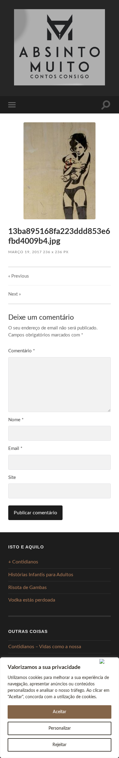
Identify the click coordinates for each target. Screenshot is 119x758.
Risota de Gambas (27, 587)
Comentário (21, 351)
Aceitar (59, 712)
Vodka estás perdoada (31, 600)
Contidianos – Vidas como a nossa (44, 646)
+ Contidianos (23, 561)
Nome (15, 420)
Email (15, 448)
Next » (14, 294)
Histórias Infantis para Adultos (40, 574)
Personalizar (60, 728)
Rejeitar (59, 745)
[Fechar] (107, 661)
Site (12, 477)
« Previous (18, 276)
